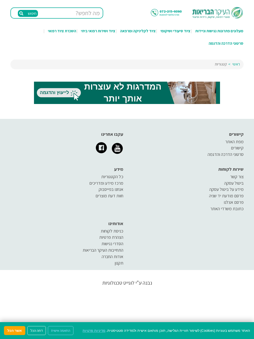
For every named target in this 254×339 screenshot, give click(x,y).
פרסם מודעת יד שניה (226, 196)
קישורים (237, 148)
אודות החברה (112, 256)
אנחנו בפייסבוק (111, 189)
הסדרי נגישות (112, 243)
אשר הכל (14, 330)
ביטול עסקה (234, 183)
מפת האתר (234, 141)
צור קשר (237, 176)
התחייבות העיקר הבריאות (103, 250)
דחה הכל (37, 330)
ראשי (236, 64)
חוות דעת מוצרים (109, 196)
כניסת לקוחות (112, 231)
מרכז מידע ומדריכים (106, 183)
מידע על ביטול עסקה (226, 189)
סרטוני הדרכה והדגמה (226, 43)
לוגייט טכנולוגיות (118, 282)
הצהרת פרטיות (111, 237)
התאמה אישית (60, 330)
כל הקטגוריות (112, 176)
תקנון (119, 263)
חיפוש (31, 13)
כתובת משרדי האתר (227, 208)
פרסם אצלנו (234, 202)
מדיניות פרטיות (94, 330)
